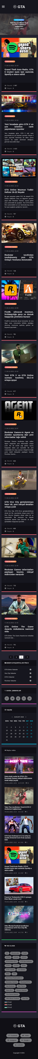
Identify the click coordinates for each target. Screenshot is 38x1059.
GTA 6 (8, 957)
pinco (26, 663)
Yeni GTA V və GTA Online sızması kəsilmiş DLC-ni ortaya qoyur (19, 377)
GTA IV (24, 957)
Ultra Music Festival (12, 998)
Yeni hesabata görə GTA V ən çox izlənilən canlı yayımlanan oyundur (19, 126)
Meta (7, 974)
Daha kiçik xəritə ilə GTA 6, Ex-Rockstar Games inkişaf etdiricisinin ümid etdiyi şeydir (18, 778)
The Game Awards (12, 994)
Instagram (12, 1040)
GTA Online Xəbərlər (11, 669)
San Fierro (21, 986)
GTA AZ (9, 1002)
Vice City (25, 998)
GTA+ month (10, 969)
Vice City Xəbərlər (10, 673)
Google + (27, 1040)
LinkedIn (20, 1045)
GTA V (8, 965)
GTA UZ (9, 1007)
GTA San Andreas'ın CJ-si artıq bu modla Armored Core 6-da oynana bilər (18, 838)
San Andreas (10, 986)
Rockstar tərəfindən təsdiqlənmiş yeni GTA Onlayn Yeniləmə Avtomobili (19, 257)
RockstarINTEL (25, 982)
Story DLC (9, 990)
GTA (21, 7)
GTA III (16, 957)
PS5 (14, 974)
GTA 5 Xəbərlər (9, 677)
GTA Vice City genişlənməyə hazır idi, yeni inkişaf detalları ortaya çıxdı (19, 504)
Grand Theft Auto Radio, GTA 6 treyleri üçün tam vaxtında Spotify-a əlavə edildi (19, 71)
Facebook (13, 1035)
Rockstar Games (11, 982)
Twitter (26, 1035)
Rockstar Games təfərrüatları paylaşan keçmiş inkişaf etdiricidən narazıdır (19, 572)
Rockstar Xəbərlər (10, 680)
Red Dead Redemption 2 (14, 978)
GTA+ (24, 965)
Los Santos (21, 969)
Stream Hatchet (21, 990)
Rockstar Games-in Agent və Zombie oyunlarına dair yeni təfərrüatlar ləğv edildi (19, 434)
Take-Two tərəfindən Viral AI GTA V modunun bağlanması (19, 24)
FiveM (25, 953)
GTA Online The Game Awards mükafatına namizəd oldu (19, 629)
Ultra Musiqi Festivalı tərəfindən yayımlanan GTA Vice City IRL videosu (17, 928)
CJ (7, 953)
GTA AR (9, 1005)
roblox (14, 750)
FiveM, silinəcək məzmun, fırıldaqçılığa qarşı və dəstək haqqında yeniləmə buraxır (19, 314)
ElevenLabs (15, 953)
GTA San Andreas (26, 961)
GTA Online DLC (11, 961)
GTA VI (16, 965)
